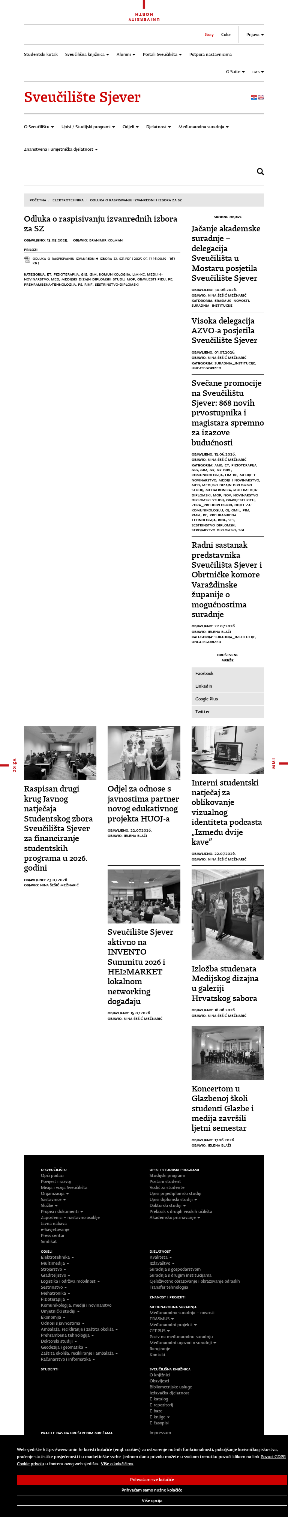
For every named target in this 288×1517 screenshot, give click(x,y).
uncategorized (206, 367)
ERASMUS (160, 1318)
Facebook (204, 673)
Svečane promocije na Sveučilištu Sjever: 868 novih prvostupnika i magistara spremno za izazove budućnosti (228, 412)
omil (235, 510)
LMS (256, 71)
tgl (241, 529)
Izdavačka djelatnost (169, 1393)
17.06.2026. (224, 1139)
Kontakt (158, 1354)
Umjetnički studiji (58, 1311)
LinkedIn (203, 686)
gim (93, 274)
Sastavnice (51, 1199)
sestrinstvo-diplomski (117, 284)
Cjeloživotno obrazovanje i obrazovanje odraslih (195, 1281)
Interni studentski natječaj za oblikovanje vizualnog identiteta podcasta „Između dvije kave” (227, 812)
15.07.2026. (140, 1012)
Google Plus (206, 699)
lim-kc (138, 274)
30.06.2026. (225, 289)
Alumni (124, 54)
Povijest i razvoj (56, 1181)
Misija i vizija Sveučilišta (64, 1187)
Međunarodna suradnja (201, 126)
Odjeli (128, 126)
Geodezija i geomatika (62, 1347)
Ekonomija (51, 1317)
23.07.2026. (57, 879)
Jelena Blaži (219, 631)
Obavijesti (159, 1381)
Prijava (253, 34)
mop (131, 279)
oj (227, 510)
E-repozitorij (161, 1405)
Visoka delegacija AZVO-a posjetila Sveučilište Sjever (225, 331)
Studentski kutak (41, 54)
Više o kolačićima (117, 1463)
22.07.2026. (225, 625)
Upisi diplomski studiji (171, 1199)
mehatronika (218, 489)
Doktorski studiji (166, 1205)
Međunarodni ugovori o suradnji (181, 1342)
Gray (209, 34)
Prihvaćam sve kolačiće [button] (152, 1479)
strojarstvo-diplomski (214, 529)
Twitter (202, 711)
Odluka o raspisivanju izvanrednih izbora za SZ (136, 199)
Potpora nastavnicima (210, 54)
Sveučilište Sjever (82, 97)
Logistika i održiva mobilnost (68, 1281)
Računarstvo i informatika (66, 1359)
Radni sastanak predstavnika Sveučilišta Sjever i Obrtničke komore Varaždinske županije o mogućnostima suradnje (227, 579)
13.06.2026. (225, 454)
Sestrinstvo (52, 1287)
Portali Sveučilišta (160, 54)
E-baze (156, 1411)
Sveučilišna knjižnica (85, 54)
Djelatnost (156, 126)
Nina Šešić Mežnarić (227, 295)
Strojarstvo (51, 1269)
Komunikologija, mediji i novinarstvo (76, 1305)
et (49, 274)
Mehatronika (53, 1293)
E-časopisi (159, 1423)
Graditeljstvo (53, 1275)
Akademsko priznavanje (173, 1217)
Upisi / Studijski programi (86, 126)
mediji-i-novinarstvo (239, 480)
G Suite (233, 71)
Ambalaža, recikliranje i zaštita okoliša (77, 1329)
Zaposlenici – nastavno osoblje (70, 1217)
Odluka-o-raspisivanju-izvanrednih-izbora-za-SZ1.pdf (82, 258)
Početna (38, 199)
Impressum (160, 1432)
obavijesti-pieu (151, 279)
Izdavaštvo (160, 1263)
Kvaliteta (159, 1257)
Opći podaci (52, 1175)
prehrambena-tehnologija (50, 284)
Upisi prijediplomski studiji (175, 1193)
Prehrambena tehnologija (65, 1335)
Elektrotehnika (68, 199)
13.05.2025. (57, 240)
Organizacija (52, 1193)
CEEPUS (157, 1330)
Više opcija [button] (152, 1500)
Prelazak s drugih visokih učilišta (181, 1211)
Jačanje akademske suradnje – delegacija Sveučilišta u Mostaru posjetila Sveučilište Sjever (226, 253)
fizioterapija (66, 274)
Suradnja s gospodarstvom (175, 1269)
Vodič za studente (167, 1187)
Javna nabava (54, 1223)
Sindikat (49, 1241)
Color (226, 34)
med (55, 279)
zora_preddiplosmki (212, 504)
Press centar (52, 1235)
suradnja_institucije (212, 305)
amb (218, 465)
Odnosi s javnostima (60, 1323)
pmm (196, 514)
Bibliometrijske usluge (171, 1387)
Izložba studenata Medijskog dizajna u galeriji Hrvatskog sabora (225, 983)
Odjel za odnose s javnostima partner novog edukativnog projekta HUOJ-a (143, 803)
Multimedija (53, 1263)
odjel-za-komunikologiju (222, 507)
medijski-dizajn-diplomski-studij (93, 279)
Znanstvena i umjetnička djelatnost (58, 149)
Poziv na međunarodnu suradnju (181, 1336)
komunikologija (114, 274)
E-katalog (159, 1399)
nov (227, 495)
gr (212, 469)
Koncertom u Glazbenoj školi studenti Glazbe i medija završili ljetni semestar (223, 1108)
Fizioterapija (53, 1299)
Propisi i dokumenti (60, 1211)
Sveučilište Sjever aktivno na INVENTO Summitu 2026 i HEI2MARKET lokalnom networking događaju (141, 966)
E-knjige (157, 1417)
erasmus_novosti (231, 300)
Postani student (165, 1181)
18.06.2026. (225, 1009)
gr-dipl (224, 469)
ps (80, 284)
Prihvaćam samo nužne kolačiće (152, 1490)
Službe (47, 1205)
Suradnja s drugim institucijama (181, 1275)
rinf (88, 284)
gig (84, 274)
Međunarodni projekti (171, 1324)
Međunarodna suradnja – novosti (182, 1312)
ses (231, 519)
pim (246, 510)
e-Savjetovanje (55, 1229)
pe (170, 279)
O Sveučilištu (37, 126)
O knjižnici (160, 1375)
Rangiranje (160, 1348)
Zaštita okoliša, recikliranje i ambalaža (77, 1353)
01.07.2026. (225, 352)
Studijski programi (167, 1175)
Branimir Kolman (106, 240)
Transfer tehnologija (169, 1287)
